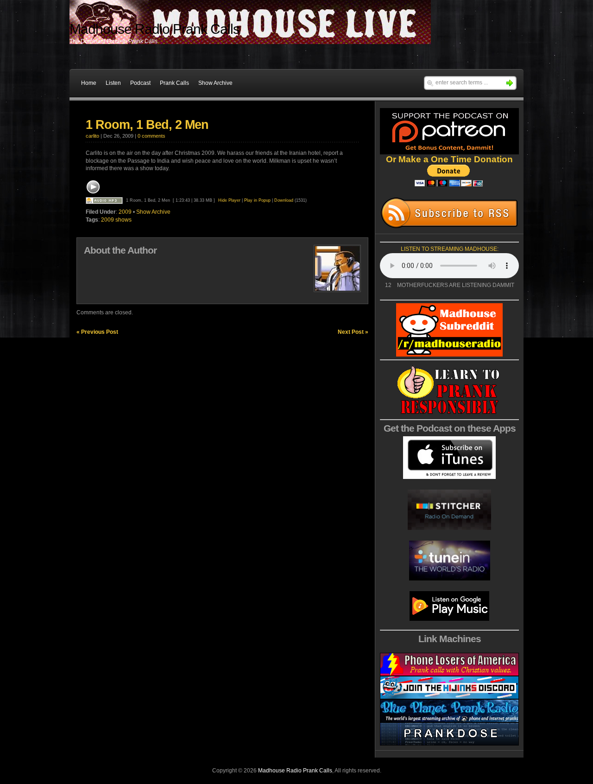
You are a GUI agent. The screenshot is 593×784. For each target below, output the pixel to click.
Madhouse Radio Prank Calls (295, 770)
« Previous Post (97, 332)
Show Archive (215, 83)
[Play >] (93, 186)
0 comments (151, 136)
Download (283, 200)
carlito (92, 136)
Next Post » (353, 332)
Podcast (140, 83)
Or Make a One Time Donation (449, 159)
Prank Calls (174, 83)
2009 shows (116, 220)
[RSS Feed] (449, 213)
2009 (125, 212)
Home (88, 83)
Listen (113, 83)
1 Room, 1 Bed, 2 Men (147, 125)
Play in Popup (257, 200)
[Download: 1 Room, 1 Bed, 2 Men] (104, 200)
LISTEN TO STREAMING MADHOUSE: (449, 249)
